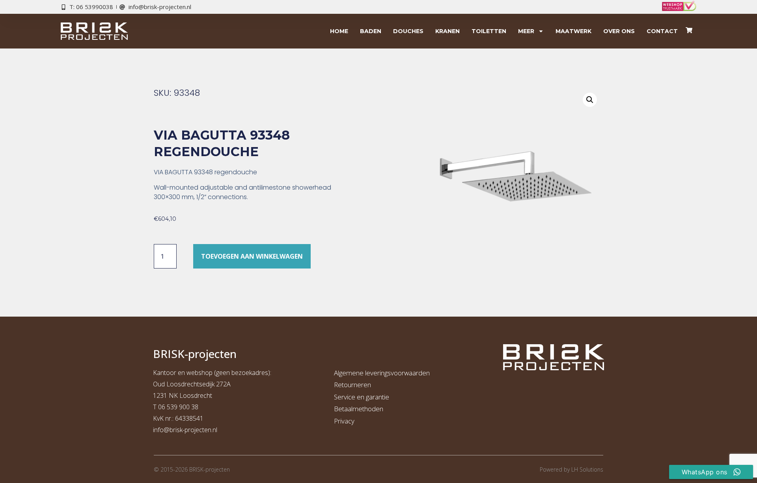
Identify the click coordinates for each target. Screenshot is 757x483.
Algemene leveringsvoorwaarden (382, 372)
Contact (662, 31)
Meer (526, 31)
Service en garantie (361, 396)
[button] (590, 100)
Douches (408, 31)
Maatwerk (573, 31)
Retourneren (352, 384)
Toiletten (489, 31)
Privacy (344, 420)
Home (339, 31)
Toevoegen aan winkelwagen (252, 256)
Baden (370, 31)
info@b (163, 429)
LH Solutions (587, 469)
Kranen (447, 31)
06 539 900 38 (178, 407)
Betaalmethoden (358, 408)
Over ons (619, 31)
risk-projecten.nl (195, 429)
